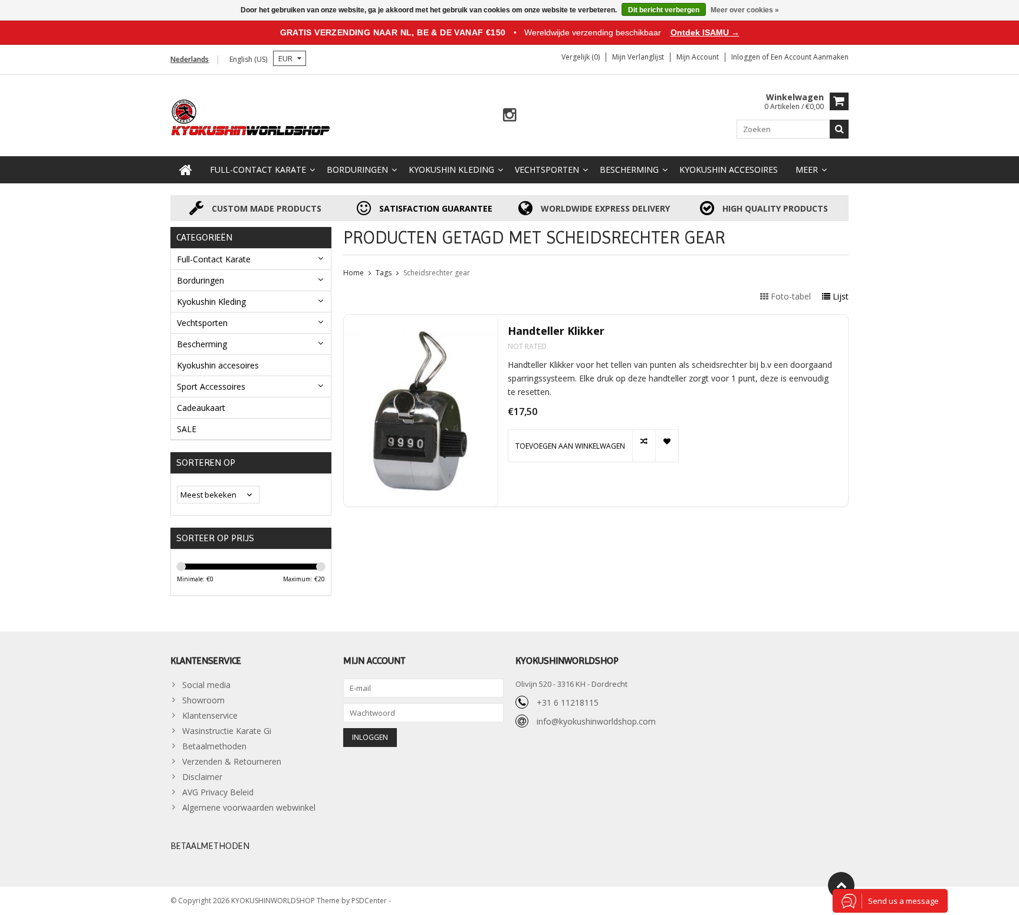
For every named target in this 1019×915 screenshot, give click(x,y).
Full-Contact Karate (258, 169)
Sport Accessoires (211, 386)
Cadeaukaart (201, 407)
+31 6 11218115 (568, 702)
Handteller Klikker (556, 331)
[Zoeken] (839, 129)
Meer (807, 169)
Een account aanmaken (810, 57)
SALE (186, 429)
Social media (206, 684)
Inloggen (746, 57)
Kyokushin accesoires (728, 169)
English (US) (248, 59)
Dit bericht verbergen (663, 10)
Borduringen (357, 169)
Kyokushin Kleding (451, 169)
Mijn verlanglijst (638, 57)
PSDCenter (370, 901)
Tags (384, 273)
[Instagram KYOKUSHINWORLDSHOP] (509, 115)
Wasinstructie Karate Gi (226, 730)
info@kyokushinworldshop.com (596, 721)
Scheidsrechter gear (436, 273)
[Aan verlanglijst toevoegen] (666, 446)
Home (353, 273)
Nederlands (189, 59)
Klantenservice (210, 715)
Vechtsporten (547, 169)
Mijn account (697, 57)
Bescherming (629, 169)
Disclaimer (202, 776)
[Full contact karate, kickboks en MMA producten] (250, 116)
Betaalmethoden (214, 746)
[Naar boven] (841, 885)
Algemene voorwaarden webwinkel (248, 807)
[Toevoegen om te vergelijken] (643, 446)
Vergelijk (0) (580, 57)
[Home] (185, 170)
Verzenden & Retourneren (231, 761)
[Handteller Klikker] (420, 410)
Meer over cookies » (745, 10)
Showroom (203, 700)
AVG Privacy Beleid (218, 792)
